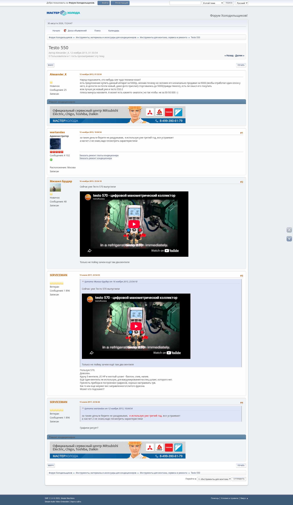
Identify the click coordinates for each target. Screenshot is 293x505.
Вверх (51, 465)
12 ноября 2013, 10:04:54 (91, 132)
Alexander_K (58, 74)
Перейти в (190, 478)
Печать (241, 65)
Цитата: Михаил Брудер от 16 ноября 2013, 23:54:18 (110, 281)
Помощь (215, 498)
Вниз (50, 65)
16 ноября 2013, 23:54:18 (91, 181)
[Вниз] (289, 238)
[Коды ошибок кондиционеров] (51, 163)
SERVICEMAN (58, 275)
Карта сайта (76, 502)
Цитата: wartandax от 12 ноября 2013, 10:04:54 (108, 408)
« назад (228, 55)
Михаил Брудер (61, 181)
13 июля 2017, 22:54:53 (90, 275)
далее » (239, 55)
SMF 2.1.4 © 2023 (52, 498)
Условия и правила (229, 498)
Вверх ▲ (244, 498)
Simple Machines (68, 498)
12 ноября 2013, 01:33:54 (91, 74)
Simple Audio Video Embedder (57, 502)
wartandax (57, 132)
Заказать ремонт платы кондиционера (99, 155)
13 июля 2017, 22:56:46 (90, 402)
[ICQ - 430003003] (51, 159)
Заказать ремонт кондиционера (96, 158)
